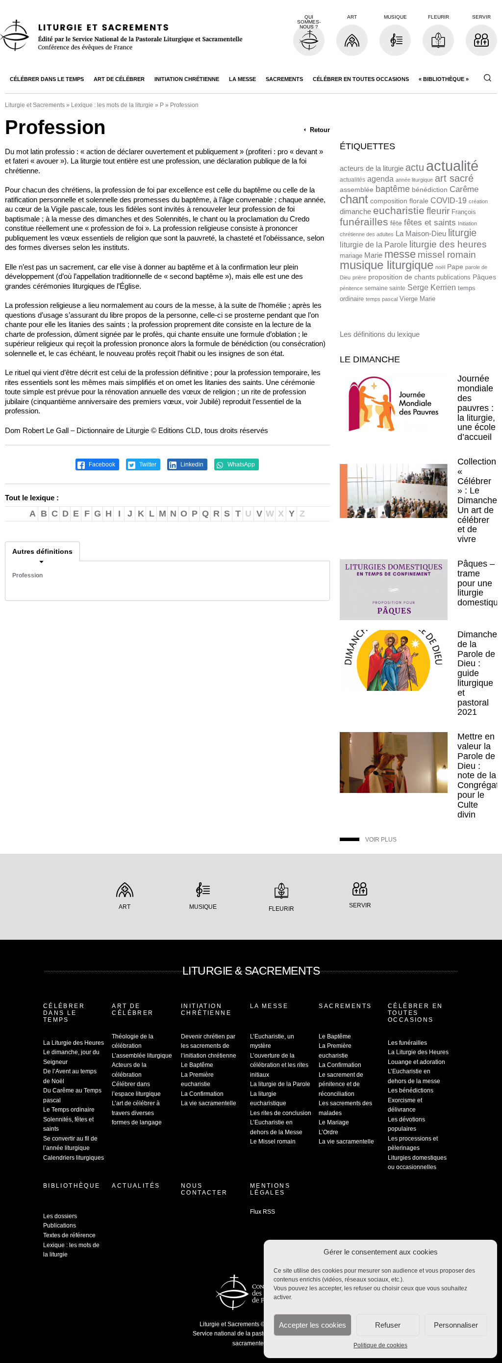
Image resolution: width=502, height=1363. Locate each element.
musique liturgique (386, 265)
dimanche (355, 211)
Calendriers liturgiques (73, 1157)
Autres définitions (42, 551)
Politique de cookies (380, 1345)
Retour (319, 129)
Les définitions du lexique (380, 334)
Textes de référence (69, 1235)
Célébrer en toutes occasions (361, 79)
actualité (452, 166)
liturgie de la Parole (373, 244)
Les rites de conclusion (280, 1113)
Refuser (388, 1325)
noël (440, 267)
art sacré (454, 178)
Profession (27, 575)
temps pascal (382, 299)
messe (400, 254)
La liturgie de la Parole (280, 1084)
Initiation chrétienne (186, 79)
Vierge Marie (417, 298)
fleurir (438, 211)
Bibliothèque (71, 1185)
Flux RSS (262, 1211)
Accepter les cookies (312, 1325)
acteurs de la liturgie (371, 168)
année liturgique (414, 180)
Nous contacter (204, 1189)
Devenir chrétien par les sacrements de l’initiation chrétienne (208, 1046)
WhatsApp (240, 464)
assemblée (357, 189)
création (478, 201)
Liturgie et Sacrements (35, 105)
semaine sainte (385, 288)
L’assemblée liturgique (142, 1055)
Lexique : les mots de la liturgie (112, 105)
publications (454, 277)
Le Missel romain (273, 1141)
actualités (352, 179)
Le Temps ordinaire (69, 1109)
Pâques (484, 277)
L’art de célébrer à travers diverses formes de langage (137, 1113)
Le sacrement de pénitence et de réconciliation (341, 1084)
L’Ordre (328, 1132)
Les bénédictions (410, 1090)
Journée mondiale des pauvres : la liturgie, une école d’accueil (476, 408)
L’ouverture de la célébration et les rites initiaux (279, 1065)
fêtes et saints (430, 222)
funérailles (364, 221)
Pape (455, 267)
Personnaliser (456, 1325)
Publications (59, 1225)
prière (359, 277)
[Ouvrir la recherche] (487, 78)
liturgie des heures (448, 244)
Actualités (136, 1185)
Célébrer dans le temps (47, 79)
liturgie (462, 232)
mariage (351, 255)
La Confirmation (202, 1093)
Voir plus (381, 839)
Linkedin (191, 464)
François (464, 212)
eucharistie (399, 211)
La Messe (242, 79)
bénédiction (430, 189)
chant (354, 199)
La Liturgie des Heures (73, 1042)
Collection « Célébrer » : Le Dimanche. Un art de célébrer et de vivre (478, 500)
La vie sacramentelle (208, 1103)
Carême (464, 189)
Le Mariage (334, 1122)
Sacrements (284, 79)
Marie (373, 255)
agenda (380, 179)
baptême (393, 189)
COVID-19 (448, 200)
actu (414, 167)
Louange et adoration (416, 1062)
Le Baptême (197, 1065)
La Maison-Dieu (421, 233)
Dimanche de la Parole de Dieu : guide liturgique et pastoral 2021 (477, 673)
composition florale (399, 201)
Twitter (147, 464)
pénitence (351, 288)
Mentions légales (270, 1189)
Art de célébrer (119, 79)
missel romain (447, 254)
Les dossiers (60, 1216)
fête (396, 223)
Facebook (101, 464)
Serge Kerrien (431, 287)
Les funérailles (407, 1042)
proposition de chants (401, 277)
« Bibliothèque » (444, 79)
